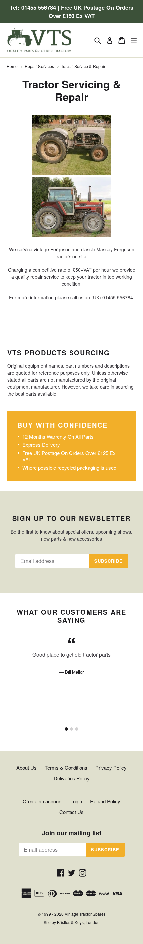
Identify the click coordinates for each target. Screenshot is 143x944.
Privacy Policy (111, 767)
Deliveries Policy (72, 778)
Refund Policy (105, 801)
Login (76, 801)
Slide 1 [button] (66, 729)
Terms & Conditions (66, 767)
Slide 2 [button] (71, 729)
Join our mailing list (71, 833)
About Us (26, 767)
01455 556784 (38, 7)
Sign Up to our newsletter (71, 518)
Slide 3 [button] (76, 729)
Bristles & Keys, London (78, 922)
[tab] (66, 729)
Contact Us (71, 811)
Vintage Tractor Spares (85, 914)
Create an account (43, 801)
